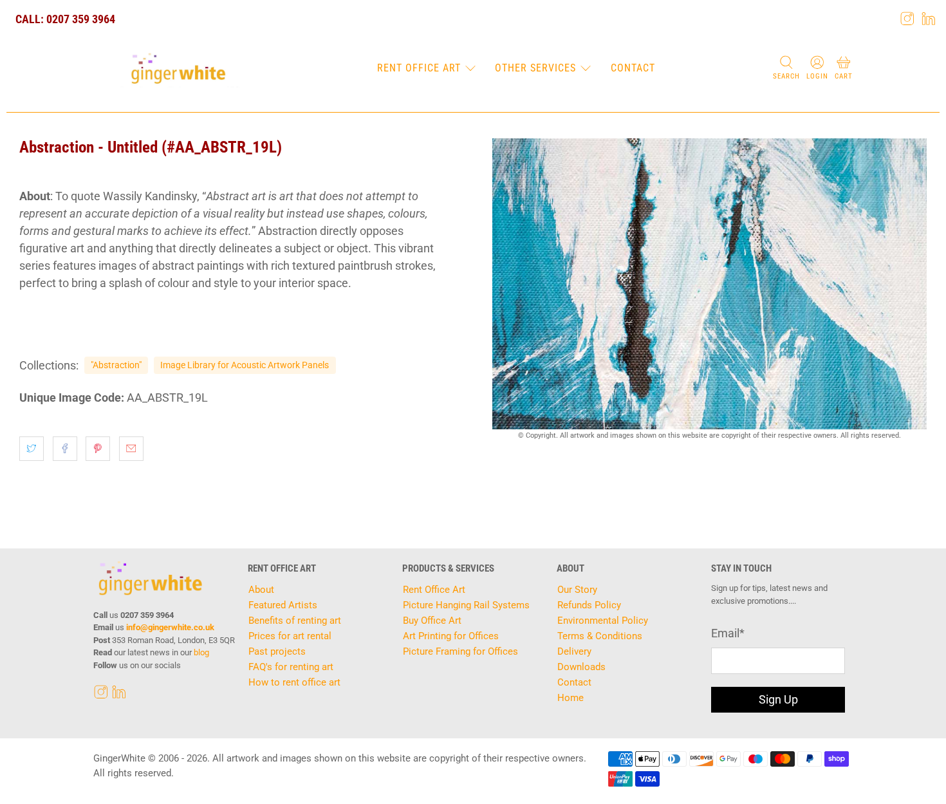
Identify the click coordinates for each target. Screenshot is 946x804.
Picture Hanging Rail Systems (466, 605)
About (261, 589)
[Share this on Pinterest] (98, 448)
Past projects (277, 651)
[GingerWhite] (178, 69)
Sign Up (778, 699)
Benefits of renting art (294, 620)
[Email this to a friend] (131, 448)
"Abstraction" (116, 365)
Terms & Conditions (599, 636)
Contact (633, 68)
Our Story (577, 589)
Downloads (581, 667)
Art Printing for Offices (451, 636)
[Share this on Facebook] (65, 448)
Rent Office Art (419, 68)
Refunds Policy (589, 605)
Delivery (574, 651)
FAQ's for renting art (290, 667)
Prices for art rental (289, 636)
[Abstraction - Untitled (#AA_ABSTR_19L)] (709, 283)
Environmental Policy (602, 620)
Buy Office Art (432, 620)
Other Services (535, 68)
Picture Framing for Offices (460, 651)
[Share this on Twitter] (31, 448)
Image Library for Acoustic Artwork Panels (244, 365)
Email (728, 633)
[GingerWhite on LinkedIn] (929, 19)
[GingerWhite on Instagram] (907, 19)
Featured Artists (282, 605)
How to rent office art (294, 682)
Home (570, 698)
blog (201, 652)
